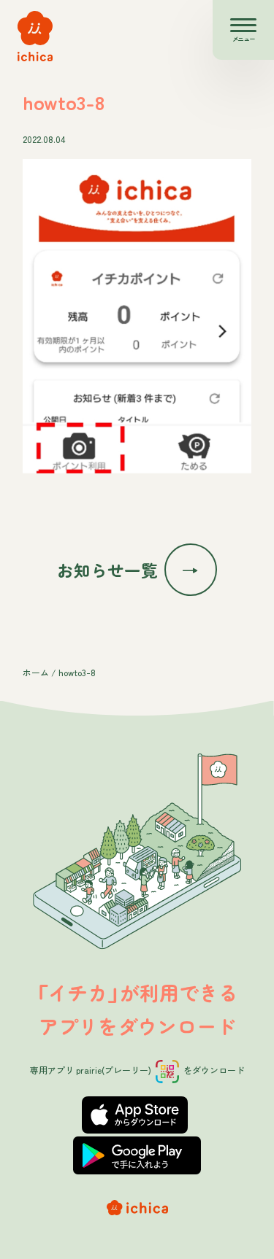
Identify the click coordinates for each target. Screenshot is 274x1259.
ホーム (36, 672)
